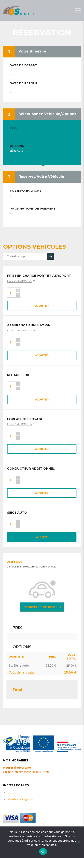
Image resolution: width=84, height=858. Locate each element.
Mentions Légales (20, 799)
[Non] (78, 842)
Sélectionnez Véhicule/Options (47, 114)
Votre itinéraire (33, 51)
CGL (10, 793)
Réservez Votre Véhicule (41, 177)
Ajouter (42, 305)
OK (43, 851)
